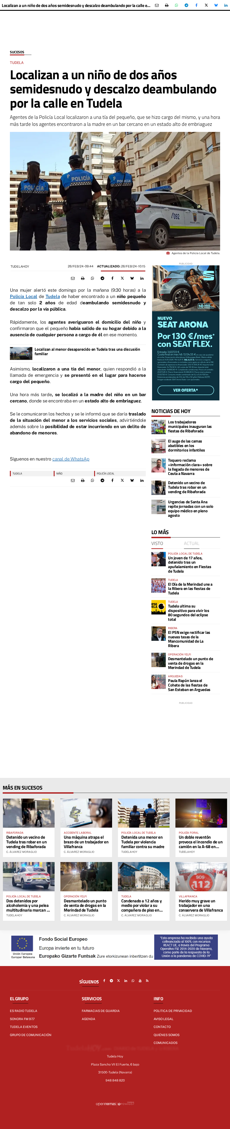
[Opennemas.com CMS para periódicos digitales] (115, 1104)
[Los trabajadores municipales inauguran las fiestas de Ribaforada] (158, 427)
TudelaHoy (20, 266)
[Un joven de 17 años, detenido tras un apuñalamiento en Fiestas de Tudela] (158, 559)
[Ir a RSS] (147, 980)
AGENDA (88, 1019)
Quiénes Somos (166, 1035)
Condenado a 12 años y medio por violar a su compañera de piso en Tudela (141, 907)
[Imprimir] (167, 5)
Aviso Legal (163, 1019)
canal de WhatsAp (70, 459)
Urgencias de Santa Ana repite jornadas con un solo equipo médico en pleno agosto (190, 508)
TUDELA (17, 473)
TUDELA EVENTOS (24, 1027)
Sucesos (17, 52)
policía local (105, 473)
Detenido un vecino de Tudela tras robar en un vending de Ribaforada (187, 487)
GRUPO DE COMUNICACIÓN (30, 1035)
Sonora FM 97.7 (22, 1019)
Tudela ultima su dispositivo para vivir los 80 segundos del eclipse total (188, 612)
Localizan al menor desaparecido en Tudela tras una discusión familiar (87, 351)
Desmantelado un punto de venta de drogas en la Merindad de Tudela (190, 663)
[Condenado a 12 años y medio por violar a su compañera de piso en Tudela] (144, 876)
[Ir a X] (118, 980)
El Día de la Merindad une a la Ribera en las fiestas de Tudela (190, 588)
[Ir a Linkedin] (125, 980)
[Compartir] (176, 5)
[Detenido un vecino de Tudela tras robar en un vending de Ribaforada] (158, 488)
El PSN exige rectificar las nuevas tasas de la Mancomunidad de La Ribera (189, 639)
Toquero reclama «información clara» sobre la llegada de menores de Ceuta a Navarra (190, 466)
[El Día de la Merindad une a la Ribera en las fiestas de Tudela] (158, 585)
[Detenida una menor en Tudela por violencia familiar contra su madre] (144, 813)
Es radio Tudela (23, 1011)
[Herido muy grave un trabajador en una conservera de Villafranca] (201, 876)
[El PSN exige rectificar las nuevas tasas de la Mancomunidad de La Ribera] (158, 633)
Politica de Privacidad (173, 1011)
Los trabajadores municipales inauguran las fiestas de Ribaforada (190, 426)
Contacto (162, 1027)
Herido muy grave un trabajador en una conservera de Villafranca (201, 905)
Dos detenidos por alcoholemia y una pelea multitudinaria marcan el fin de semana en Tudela (28, 907)
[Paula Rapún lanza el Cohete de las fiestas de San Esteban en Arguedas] (158, 682)
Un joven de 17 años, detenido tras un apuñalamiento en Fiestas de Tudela (189, 564)
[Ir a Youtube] (140, 980)
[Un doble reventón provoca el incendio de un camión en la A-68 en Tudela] (201, 813)
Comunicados (165, 1043)
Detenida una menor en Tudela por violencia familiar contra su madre (142, 842)
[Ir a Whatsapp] (133, 980)
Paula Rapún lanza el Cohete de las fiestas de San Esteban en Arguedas (189, 685)
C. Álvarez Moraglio (21, 852)
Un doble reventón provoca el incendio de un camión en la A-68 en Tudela (201, 844)
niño (59, 473)
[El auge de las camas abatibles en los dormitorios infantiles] (158, 446)
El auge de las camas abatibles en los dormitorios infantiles (186, 445)
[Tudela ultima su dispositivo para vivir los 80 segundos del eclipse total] (158, 607)
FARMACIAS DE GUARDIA (101, 1011)
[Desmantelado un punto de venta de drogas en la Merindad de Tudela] (158, 660)
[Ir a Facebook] (104, 980)
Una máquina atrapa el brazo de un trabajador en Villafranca (86, 842)
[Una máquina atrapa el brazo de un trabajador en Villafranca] (86, 813)
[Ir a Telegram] (111, 980)
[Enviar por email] (157, 5)
